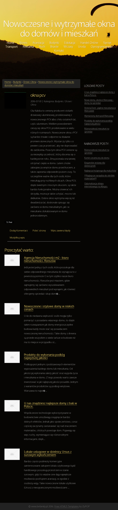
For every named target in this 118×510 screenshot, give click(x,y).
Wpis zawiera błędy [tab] (60, 230)
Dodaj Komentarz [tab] (19, 230)
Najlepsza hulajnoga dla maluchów (100, 170)
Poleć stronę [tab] (39, 230)
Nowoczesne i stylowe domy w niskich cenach (49, 307)
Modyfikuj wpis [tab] (17, 237)
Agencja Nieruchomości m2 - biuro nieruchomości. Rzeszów (46, 259)
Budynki (17, 81)
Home (7, 81)
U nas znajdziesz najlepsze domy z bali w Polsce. (50, 404)
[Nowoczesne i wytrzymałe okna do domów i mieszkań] (15, 100)
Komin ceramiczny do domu (96, 158)
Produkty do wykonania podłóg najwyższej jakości (44, 356)
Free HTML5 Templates (66, 506)
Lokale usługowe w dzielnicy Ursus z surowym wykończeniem (48, 453)
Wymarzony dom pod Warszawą (98, 116)
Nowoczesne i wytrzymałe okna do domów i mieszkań (59, 28)
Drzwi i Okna (29, 81)
